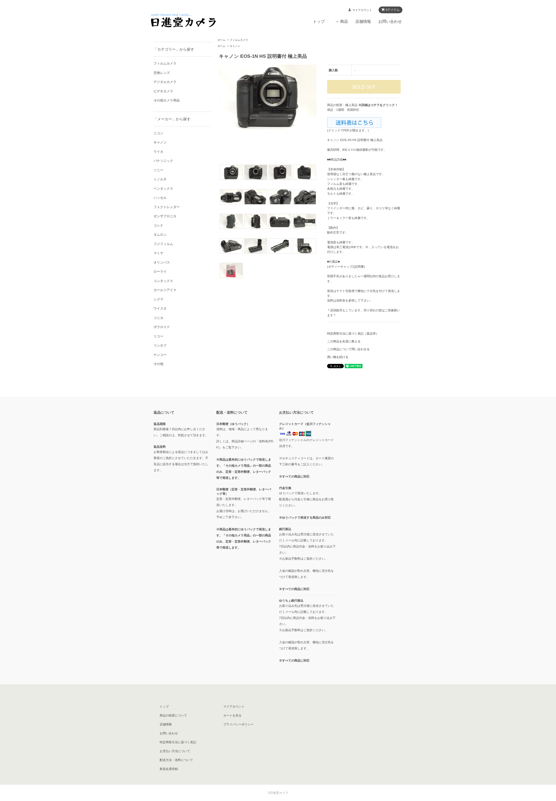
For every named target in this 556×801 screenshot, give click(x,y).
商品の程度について (173, 715)
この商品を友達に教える (344, 341)
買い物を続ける (337, 357)
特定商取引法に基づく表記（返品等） (353, 333)
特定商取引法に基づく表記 (178, 742)
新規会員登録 (169, 769)
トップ (319, 21)
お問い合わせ (390, 21)
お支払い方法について (175, 751)
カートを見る (232, 715)
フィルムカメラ (239, 39)
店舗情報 (363, 21)
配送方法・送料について (176, 760)
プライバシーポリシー (238, 724)
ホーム (221, 39)
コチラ (375, 105)
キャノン (235, 46)
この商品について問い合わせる (348, 349)
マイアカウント (362, 10)
